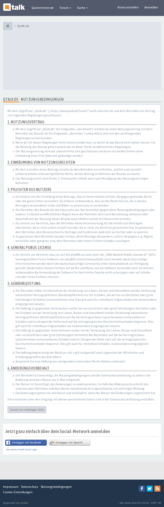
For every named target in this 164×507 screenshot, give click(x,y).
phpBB (24, 503)
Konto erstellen (127, 7)
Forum (64, 8)
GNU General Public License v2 (126, 254)
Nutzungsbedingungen (56, 487)
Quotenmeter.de (43, 8)
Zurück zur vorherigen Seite (27, 409)
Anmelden (151, 7)
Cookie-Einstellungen (17, 492)
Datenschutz (29, 487)
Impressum (10, 487)
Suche (81, 8)
